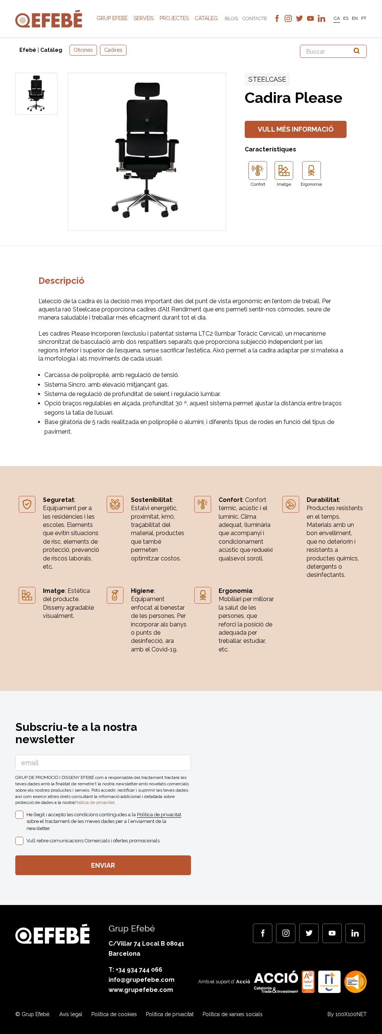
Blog (231, 18)
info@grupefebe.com (142, 979)
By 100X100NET (347, 1014)
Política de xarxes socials (233, 1014)
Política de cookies (114, 1014)
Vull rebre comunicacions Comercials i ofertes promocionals (93, 840)
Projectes (174, 18)
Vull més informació (296, 129)
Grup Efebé (112, 18)
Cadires (113, 50)
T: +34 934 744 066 (135, 969)
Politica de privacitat (95, 802)
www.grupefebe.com (141, 989)
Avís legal (70, 1014)
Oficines (83, 50)
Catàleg (206, 18)
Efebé (27, 50)
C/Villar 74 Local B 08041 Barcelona (146, 948)
